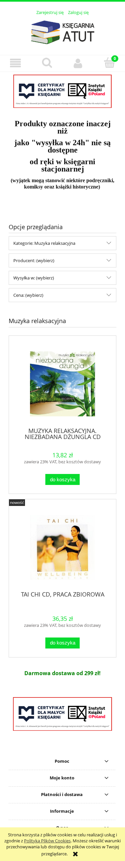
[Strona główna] (62, 31)
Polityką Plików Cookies (47, 841)
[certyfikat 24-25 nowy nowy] (62, 91)
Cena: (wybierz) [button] (28, 295)
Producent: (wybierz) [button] (33, 260)
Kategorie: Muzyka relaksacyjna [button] (44, 243)
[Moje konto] (78, 63)
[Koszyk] (109, 62)
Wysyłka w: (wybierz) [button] (33, 278)
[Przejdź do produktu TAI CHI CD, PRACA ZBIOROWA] (62, 547)
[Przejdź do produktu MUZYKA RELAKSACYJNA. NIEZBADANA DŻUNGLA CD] (62, 383)
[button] (15, 63)
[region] (62, 91)
